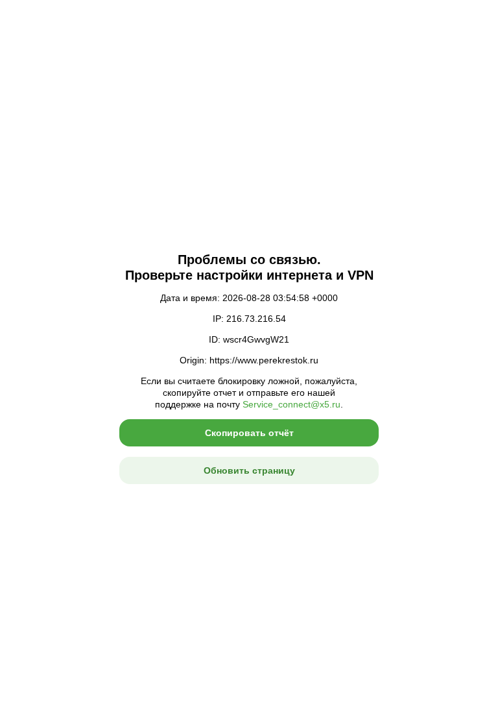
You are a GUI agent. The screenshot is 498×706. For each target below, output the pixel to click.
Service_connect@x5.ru (291, 404)
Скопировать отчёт (249, 433)
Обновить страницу (249, 470)
